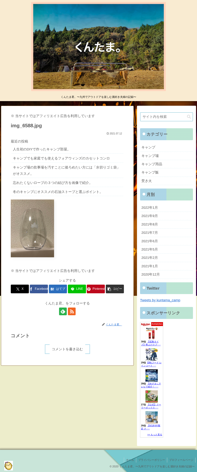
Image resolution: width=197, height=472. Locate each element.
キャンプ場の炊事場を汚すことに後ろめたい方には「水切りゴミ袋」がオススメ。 (66, 170)
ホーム (130, 459)
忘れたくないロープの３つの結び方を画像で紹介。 (53, 183)
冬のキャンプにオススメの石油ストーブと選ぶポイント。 (58, 192)
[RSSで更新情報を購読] (72, 311)
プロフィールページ (181, 459)
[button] (115, 289)
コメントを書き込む (67, 349)
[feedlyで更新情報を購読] (63, 311)
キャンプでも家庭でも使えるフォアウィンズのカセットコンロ (61, 158)
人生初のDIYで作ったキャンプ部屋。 (42, 149)
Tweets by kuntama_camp (160, 300)
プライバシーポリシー (151, 459)
